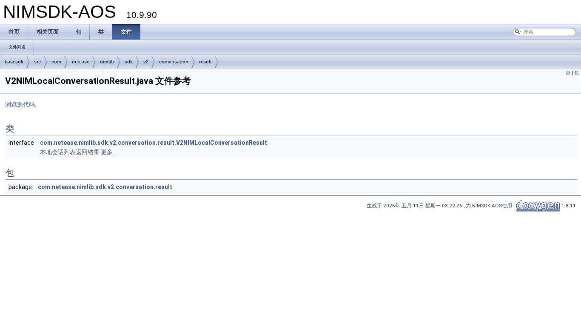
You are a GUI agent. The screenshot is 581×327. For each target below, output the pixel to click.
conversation (173, 61)
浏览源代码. (20, 104)
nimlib (107, 61)
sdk (129, 61)
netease (80, 61)
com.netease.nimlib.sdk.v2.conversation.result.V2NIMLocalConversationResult (153, 142)
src (37, 61)
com (56, 61)
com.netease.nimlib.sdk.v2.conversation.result (105, 187)
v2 (145, 61)
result (205, 61)
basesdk (14, 61)
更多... (109, 152)
